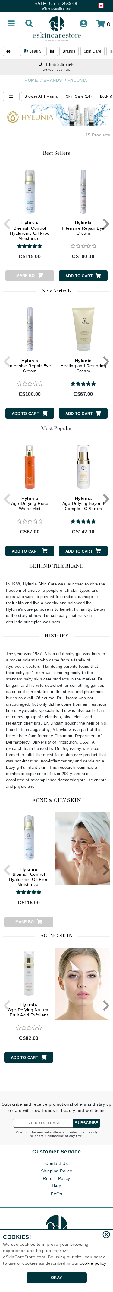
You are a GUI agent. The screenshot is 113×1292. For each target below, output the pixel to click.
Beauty (35, 51)
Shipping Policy (56, 1170)
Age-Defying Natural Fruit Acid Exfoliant (29, 1010)
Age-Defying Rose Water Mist (29, 503)
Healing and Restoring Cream (83, 365)
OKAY (56, 1277)
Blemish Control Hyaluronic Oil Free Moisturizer (30, 230)
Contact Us (56, 1163)
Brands (69, 51)
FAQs (56, 1193)
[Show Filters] (11, 96)
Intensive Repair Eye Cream (83, 228)
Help (56, 1186)
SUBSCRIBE (86, 1123)
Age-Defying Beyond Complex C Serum (83, 503)
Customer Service (56, 1152)
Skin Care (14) (79, 96)
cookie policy (93, 1263)
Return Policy (56, 1178)
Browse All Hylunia (41, 96)
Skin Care (93, 51)
